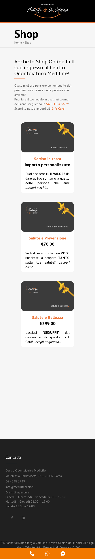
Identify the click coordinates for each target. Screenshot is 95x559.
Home (18, 43)
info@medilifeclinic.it (19, 487)
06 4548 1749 (15, 481)
